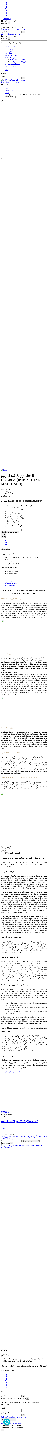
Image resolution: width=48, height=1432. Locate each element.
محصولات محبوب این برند (14, 1072)
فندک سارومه (10, 57)
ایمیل (3, 1408)
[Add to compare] (3, 537)
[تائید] (23, 1396)
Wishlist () (7, 19)
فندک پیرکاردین (11, 55)
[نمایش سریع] (8, 1112)
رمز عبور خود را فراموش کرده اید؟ (14, 1417)
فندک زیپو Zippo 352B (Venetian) (19, 1121)
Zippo (3, 1128)
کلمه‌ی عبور (5, 1413)
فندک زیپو (9, 53)
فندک (12, 51)
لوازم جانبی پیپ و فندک (18, 61)
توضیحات (8, 581)
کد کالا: (7, 489)
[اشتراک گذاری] (5, 541)
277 (2, 1132)
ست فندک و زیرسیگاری (18, 59)
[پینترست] (6, 545)
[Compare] (6, 1112)
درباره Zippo (10, 585)
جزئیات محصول (11, 583)
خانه (6, 70)
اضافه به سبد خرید (12, 532)
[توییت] (6, 543)
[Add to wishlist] (3, 534)
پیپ (11, 49)
